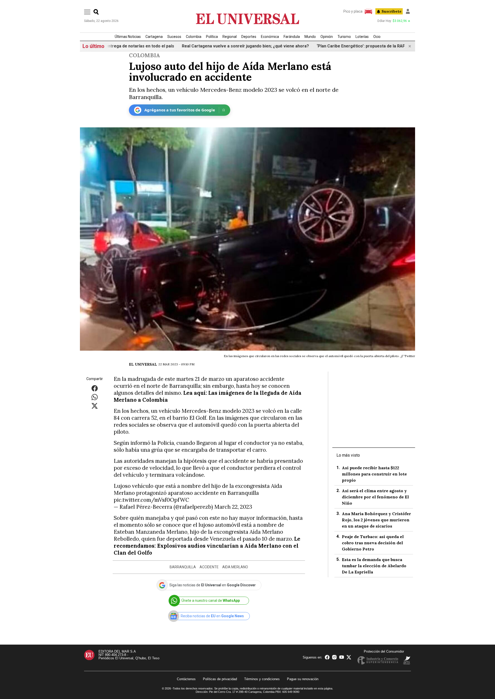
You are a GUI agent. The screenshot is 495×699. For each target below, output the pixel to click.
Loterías (362, 37)
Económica (270, 37)
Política (212, 37)
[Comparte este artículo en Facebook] (95, 387)
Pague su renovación (302, 679)
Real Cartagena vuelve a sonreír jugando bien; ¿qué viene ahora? (219, 46)
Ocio (377, 37)
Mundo (310, 37)
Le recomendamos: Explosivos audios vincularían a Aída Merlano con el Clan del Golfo (207, 545)
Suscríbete (391, 11)
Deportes (248, 37)
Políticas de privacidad (220, 679)
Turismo (344, 37)
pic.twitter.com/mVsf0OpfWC (151, 499)
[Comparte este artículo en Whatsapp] (95, 396)
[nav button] (87, 11)
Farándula (292, 37)
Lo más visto (348, 455)
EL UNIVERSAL (143, 364)
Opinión (326, 37)
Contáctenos (186, 679)
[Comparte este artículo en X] (95, 405)
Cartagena (154, 37)
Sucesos (174, 37)
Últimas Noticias (128, 37)
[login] (408, 11)
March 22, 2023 (233, 506)
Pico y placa (352, 11)
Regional (229, 37)
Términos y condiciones (262, 679)
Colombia (193, 37)
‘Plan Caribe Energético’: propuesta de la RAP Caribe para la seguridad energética (371, 46)
